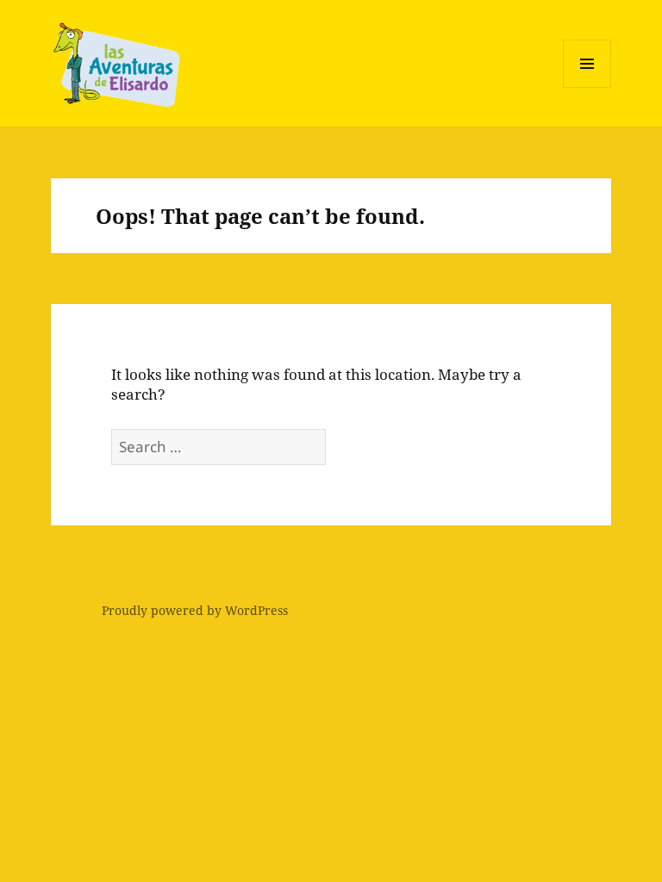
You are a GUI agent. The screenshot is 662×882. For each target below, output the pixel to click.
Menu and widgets (587, 87)
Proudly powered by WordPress (195, 610)
